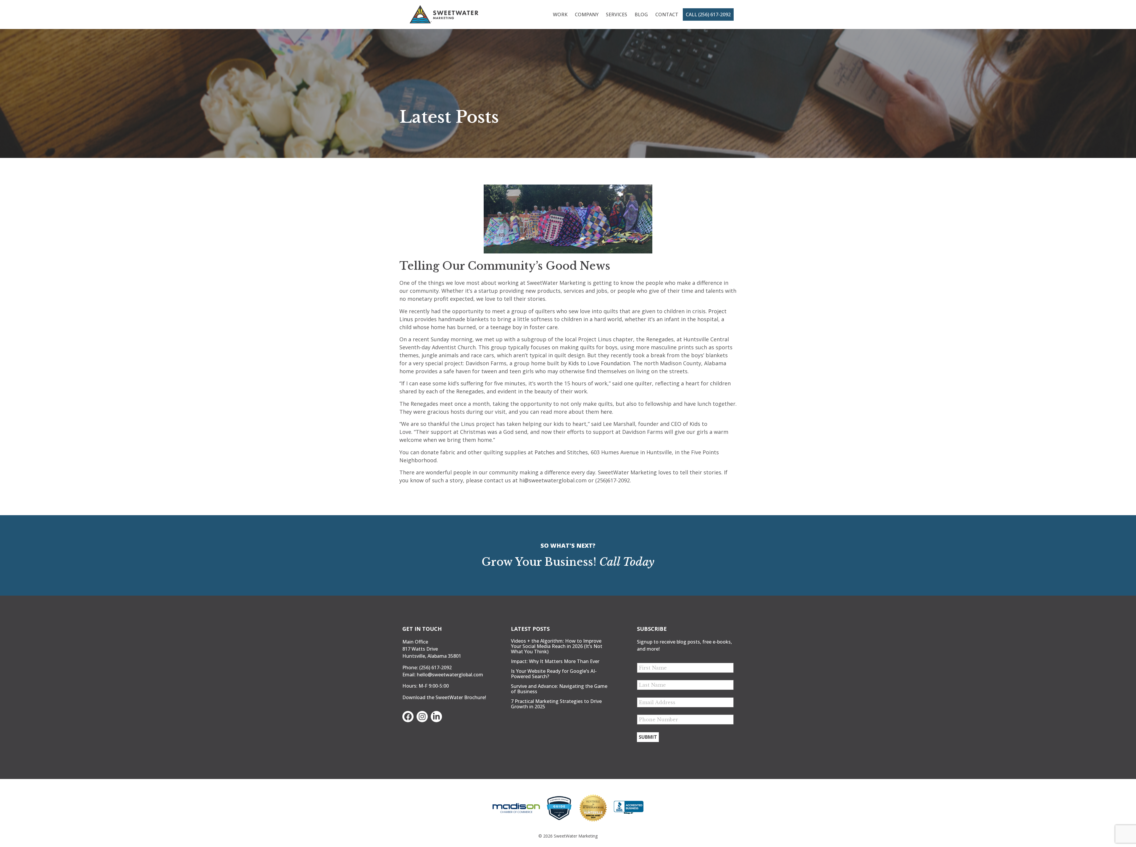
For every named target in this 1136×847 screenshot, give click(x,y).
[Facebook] (408, 716)
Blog (641, 14)
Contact (666, 14)
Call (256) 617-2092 (708, 14)
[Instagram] (422, 716)
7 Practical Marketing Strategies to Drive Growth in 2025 (556, 704)
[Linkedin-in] (436, 716)
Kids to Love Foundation (599, 363)
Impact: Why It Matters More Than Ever (555, 661)
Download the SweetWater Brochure (443, 697)
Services (616, 14)
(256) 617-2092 (435, 667)
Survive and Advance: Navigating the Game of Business (559, 689)
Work (560, 14)
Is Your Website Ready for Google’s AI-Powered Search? (554, 674)
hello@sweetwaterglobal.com (450, 674)
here (606, 411)
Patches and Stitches (561, 452)
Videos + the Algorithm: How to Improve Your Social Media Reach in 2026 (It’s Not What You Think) (556, 646)
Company (586, 14)
